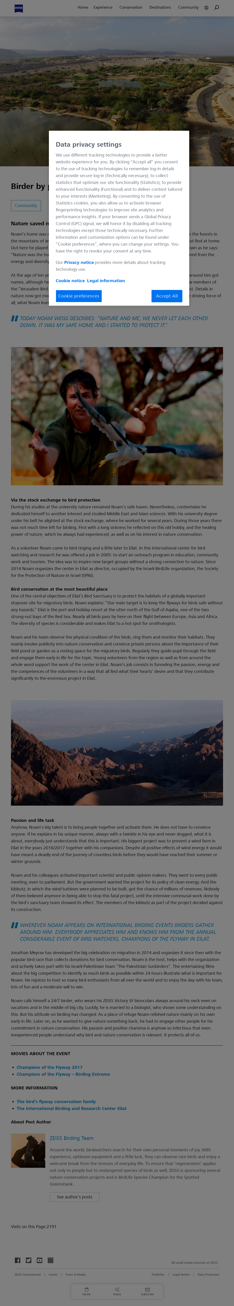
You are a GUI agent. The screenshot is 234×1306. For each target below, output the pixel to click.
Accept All (167, 296)
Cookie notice (70, 281)
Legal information (106, 281)
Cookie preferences (78, 296)
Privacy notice (79, 262)
